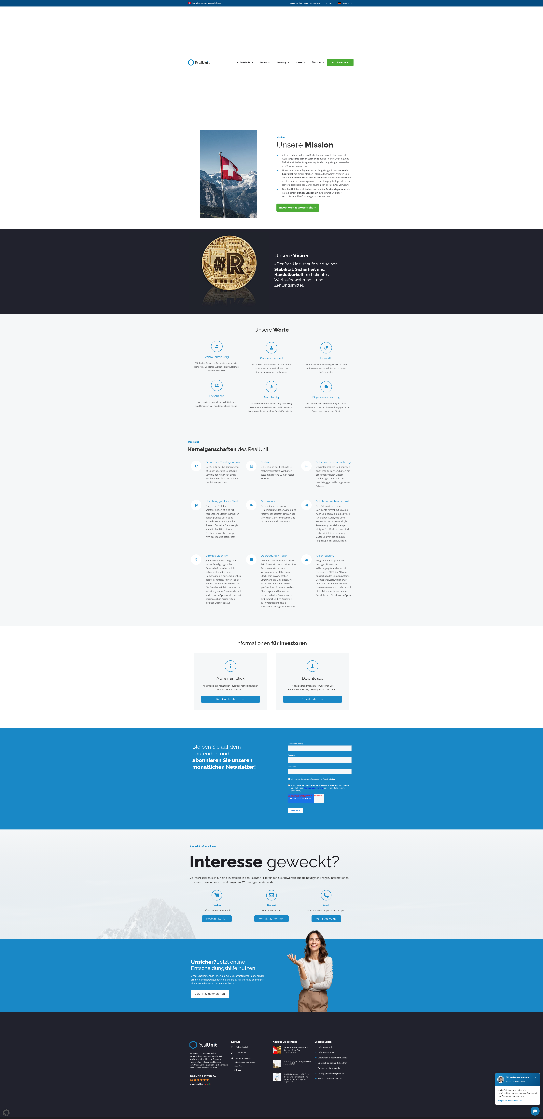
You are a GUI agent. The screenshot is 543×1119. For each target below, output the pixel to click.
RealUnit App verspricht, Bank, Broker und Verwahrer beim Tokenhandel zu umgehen (297, 1076)
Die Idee (263, 62)
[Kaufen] (217, 895)
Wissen (299, 62)
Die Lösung (281, 62)
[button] (6, 1113)
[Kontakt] (271, 895)
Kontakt (329, 3)
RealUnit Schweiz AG (203, 1075)
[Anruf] (326, 895)
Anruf (326, 905)
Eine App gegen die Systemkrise (297, 1061)
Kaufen (217, 905)
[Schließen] (535, 1078)
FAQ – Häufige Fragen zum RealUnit (305, 3)
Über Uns (316, 62)
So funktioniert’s (245, 62)
